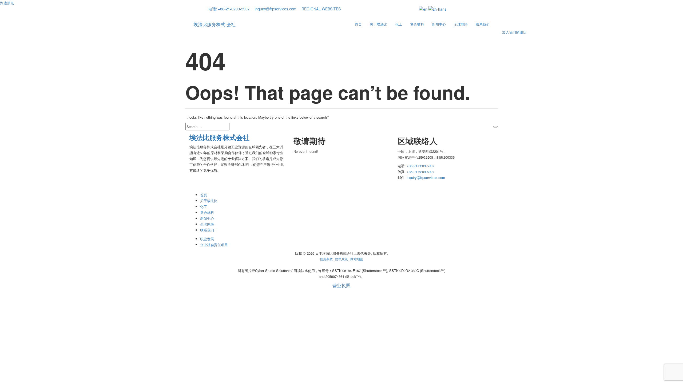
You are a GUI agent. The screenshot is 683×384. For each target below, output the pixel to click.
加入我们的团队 (513, 32)
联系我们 (483, 24)
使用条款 (326, 259)
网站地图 (356, 259)
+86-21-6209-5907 (420, 165)
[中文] (437, 8)
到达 (7, 2)
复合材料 (417, 24)
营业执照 (341, 285)
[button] (319, 8)
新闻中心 (439, 24)
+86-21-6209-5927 (420, 171)
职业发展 (207, 238)
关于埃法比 (378, 24)
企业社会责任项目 (214, 244)
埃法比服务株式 (214, 24)
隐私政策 (342, 259)
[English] (423, 8)
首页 (358, 24)
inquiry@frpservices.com (426, 177)
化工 (398, 24)
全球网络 (461, 24)
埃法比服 (219, 137)
